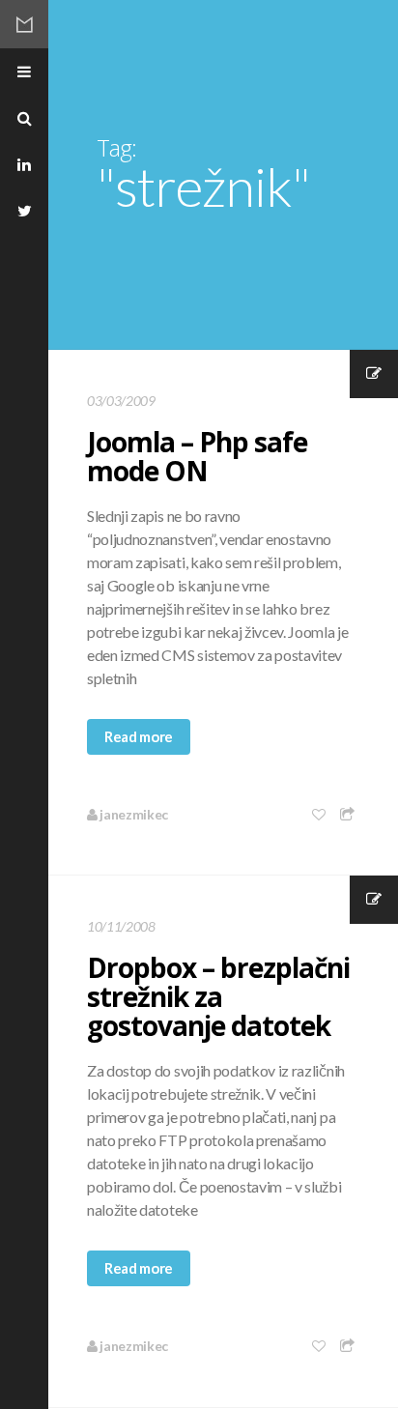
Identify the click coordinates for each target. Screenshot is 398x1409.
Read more (138, 736)
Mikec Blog (24, 24)
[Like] (319, 814)
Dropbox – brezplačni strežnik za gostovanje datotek (218, 996)
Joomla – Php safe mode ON (197, 456)
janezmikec (133, 814)
